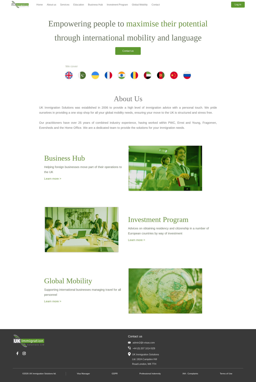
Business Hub (95, 4)
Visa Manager (83, 373)
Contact (156, 4)
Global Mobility (140, 4)
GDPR (115, 373)
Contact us (128, 51)
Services (64, 4)
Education (78, 4)
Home (39, 4)
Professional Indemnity (150, 373)
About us (51, 4)
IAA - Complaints (190, 373)
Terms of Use (226, 373)
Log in (238, 4)
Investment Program (117, 4)
